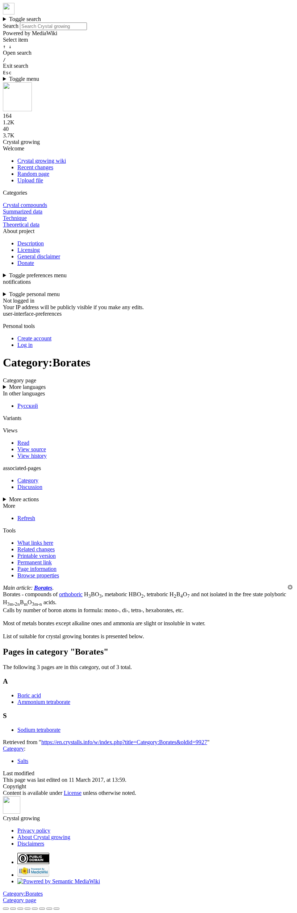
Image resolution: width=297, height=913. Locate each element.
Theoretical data (21, 224)
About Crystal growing (43, 837)
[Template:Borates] (290, 588)
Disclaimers (30, 844)
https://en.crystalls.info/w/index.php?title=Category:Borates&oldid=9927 (124, 742)
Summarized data (22, 211)
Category (13, 749)
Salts (22, 761)
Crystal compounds (25, 205)
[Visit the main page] (8, 12)
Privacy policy (33, 830)
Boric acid (29, 695)
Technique (15, 218)
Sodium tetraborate (38, 730)
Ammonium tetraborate (43, 702)
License (72, 793)
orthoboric (71, 594)
